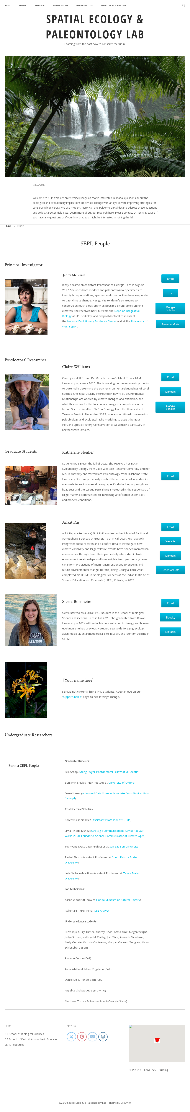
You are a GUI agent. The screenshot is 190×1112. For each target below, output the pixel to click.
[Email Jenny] (92, 1036)
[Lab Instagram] (103, 1036)
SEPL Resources (14, 1044)
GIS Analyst (102, 910)
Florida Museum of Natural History (118, 900)
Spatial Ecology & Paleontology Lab (95, 26)
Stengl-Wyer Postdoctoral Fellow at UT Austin (108, 772)
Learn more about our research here (92, 212)
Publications (60, 5)
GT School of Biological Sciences (24, 1034)
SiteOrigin (126, 1102)
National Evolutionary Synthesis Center (92, 321)
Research (40, 5)
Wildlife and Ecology (113, 5)
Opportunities (84, 5)
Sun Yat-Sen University (123, 846)
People (22, 5)
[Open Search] (183, 5)
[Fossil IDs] (81, 1036)
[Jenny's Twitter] (71, 1036)
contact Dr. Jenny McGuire (139, 212)
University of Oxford (121, 782)
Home (8, 5)
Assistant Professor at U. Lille (111, 820)
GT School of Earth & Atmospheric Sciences (31, 1039)
